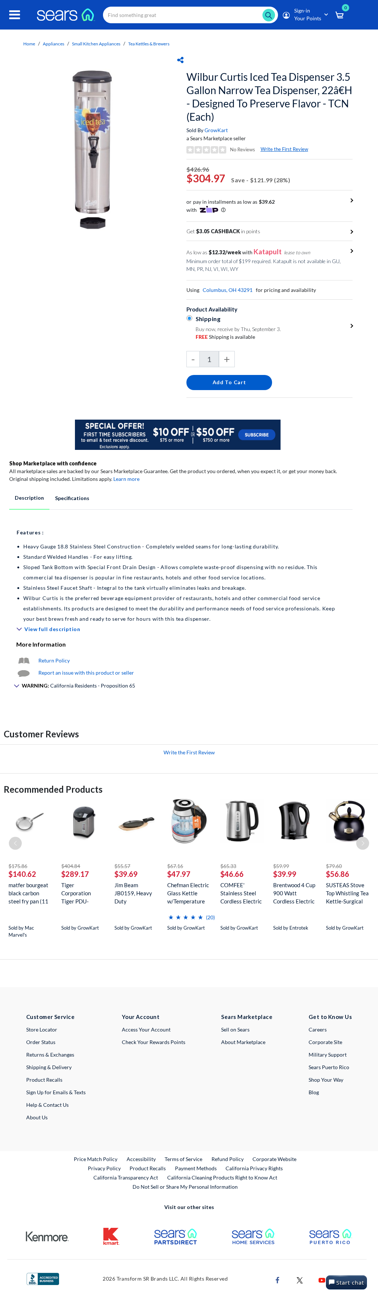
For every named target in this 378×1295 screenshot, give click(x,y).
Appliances (53, 44)
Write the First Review (284, 149)
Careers (318, 1029)
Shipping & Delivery (49, 1067)
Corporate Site (325, 1042)
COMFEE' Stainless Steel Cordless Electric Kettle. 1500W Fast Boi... (241, 893)
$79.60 (334, 866)
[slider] (185, 914)
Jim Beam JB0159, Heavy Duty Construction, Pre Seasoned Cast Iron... (135, 893)
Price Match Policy (95, 1159)
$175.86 (17, 866)
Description (29, 498)
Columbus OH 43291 (227, 290)
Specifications (72, 498)
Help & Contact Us (47, 1105)
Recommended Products (53, 789)
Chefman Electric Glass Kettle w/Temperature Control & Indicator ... (188, 893)
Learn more (126, 479)
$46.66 (232, 873)
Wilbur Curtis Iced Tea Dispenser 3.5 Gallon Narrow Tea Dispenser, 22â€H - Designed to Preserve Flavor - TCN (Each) (269, 96)
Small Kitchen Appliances (96, 44)
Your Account (140, 1016)
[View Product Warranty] (23, 660)
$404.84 (70, 866)
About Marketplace (243, 1042)
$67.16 (175, 866)
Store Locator (41, 1029)
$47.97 (178, 873)
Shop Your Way (326, 1080)
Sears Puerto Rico (329, 1067)
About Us (37, 1117)
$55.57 (122, 866)
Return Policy (54, 660)
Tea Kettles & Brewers (148, 44)
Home (29, 44)
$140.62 (22, 873)
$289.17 (75, 873)
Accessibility (141, 1159)
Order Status (40, 1042)
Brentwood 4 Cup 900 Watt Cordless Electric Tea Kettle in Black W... (294, 893)
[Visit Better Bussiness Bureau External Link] (43, 1278)
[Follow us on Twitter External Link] (299, 1280)
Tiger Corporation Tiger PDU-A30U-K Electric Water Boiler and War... (82, 893)
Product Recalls (44, 1080)
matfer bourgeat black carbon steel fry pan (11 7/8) (28, 893)
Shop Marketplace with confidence (53, 463)
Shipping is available (225, 337)
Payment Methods (196, 1168)
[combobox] (190, 15)
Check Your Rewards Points (153, 1042)
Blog (314, 1092)
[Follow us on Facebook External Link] (277, 1280)
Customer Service (50, 1016)
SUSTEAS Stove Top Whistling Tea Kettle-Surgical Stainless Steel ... (347, 893)
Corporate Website (274, 1158)
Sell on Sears (235, 1029)
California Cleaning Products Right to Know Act (222, 1177)
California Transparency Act (125, 1177)
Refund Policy (228, 1159)
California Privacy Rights (254, 1168)
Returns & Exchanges (50, 1054)
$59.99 (281, 866)
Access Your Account (146, 1029)
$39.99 (284, 873)
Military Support (328, 1054)
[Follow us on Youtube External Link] (322, 1280)
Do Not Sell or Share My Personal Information (185, 1187)
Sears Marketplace (246, 1016)
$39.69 (126, 873)
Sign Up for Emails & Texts (56, 1092)
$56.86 (337, 873)
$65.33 (228, 866)
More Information (41, 644)
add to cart (229, 382)
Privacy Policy (104, 1168)
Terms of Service (183, 1159)
